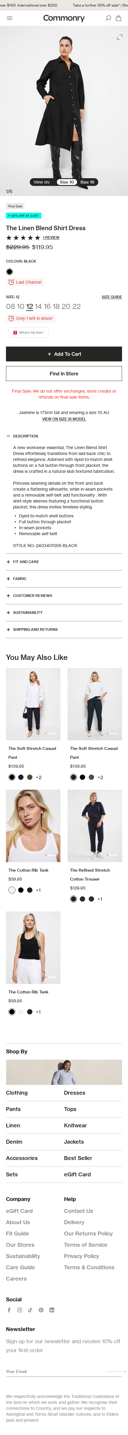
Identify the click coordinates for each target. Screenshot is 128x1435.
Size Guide (112, 297)
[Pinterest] (41, 1310)
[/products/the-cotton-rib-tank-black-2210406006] (33, 947)
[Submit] (116, 1372)
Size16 (87, 182)
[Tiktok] (30, 1310)
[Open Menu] (9, 18)
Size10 (67, 182)
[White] (11, 890)
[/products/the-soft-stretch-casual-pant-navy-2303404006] (95, 704)
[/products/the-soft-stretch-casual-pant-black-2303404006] (33, 704)
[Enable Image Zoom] (120, 36)
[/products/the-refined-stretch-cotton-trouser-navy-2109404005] (95, 826)
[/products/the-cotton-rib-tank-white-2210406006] (33, 826)
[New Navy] (91, 899)
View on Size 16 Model (64, 419)
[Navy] (20, 777)
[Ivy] (29, 777)
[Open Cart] (118, 18)
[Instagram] (20, 1310)
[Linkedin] (52, 1310)
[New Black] (82, 899)
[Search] (108, 18)
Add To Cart (67, 354)
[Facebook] (9, 1310)
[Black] (9, 271)
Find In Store (64, 374)
